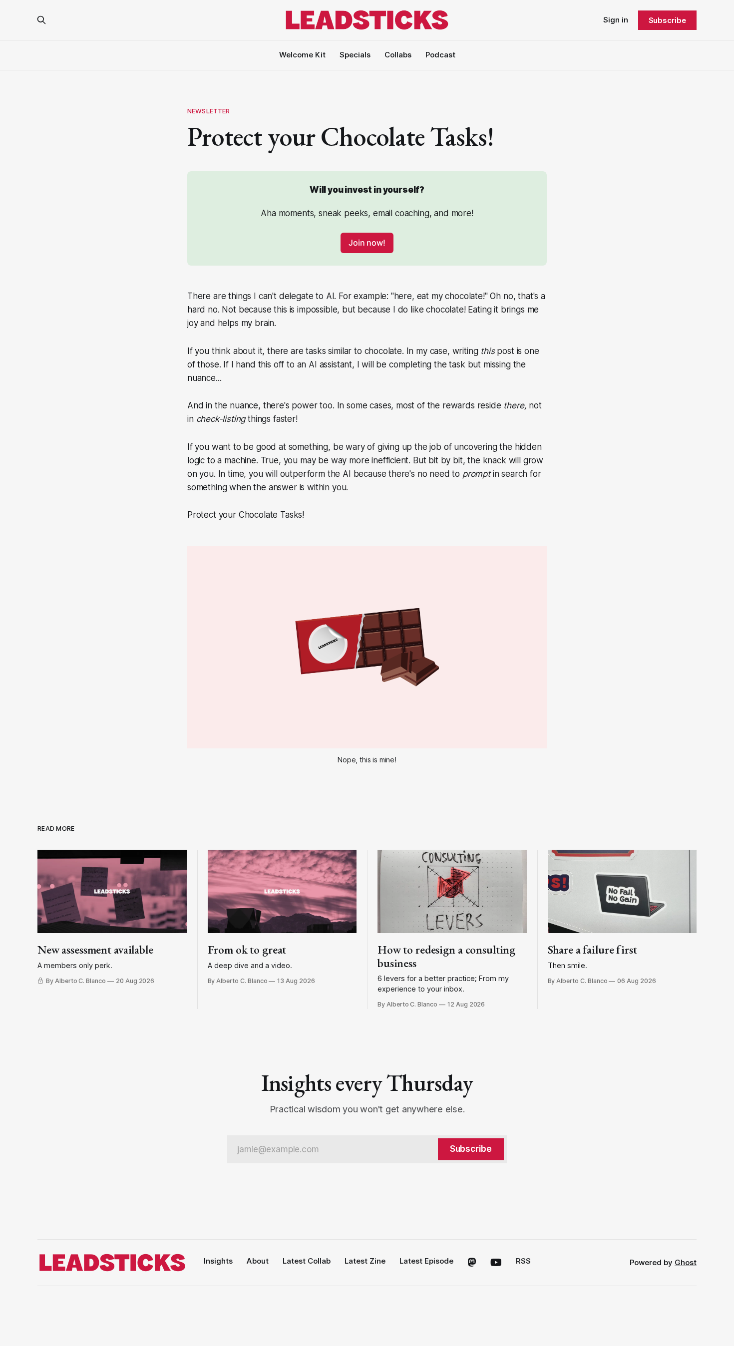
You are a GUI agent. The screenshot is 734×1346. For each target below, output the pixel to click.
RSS (523, 1261)
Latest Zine (365, 1261)
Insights (218, 1261)
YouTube (496, 1263)
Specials (355, 54)
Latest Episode (426, 1261)
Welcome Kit (302, 54)
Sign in (615, 19)
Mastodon (471, 1263)
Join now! (367, 243)
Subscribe (667, 20)
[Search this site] (41, 20)
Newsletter (208, 111)
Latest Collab (307, 1261)
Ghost (686, 1262)
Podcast (440, 54)
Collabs (397, 54)
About (258, 1261)
